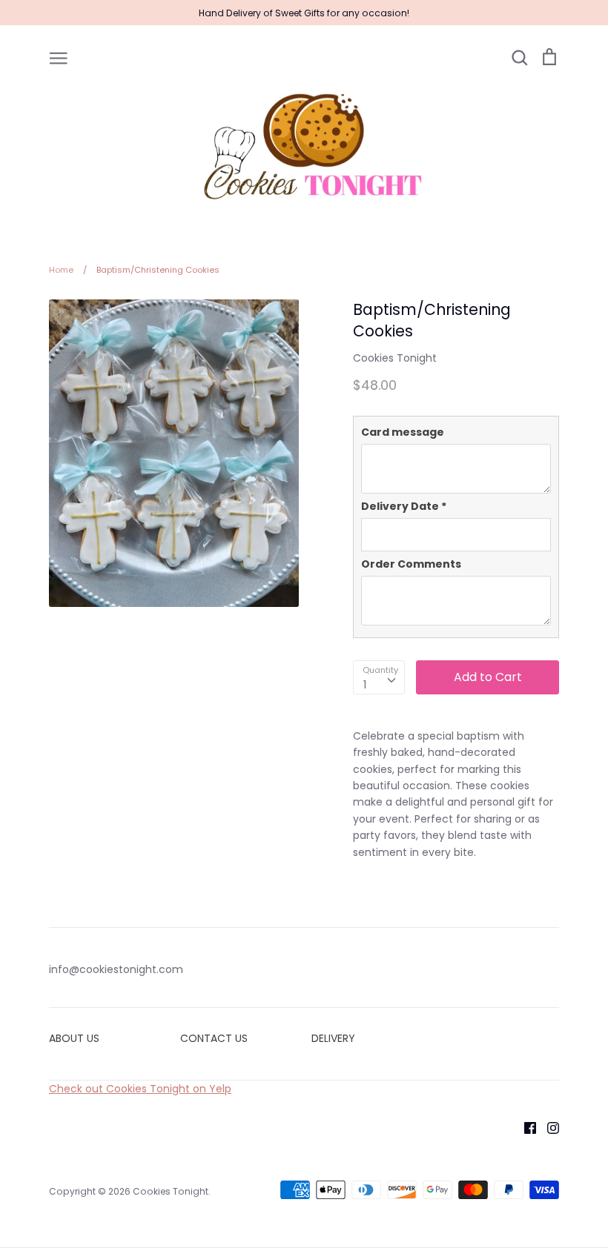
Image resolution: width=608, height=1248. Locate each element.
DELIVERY (333, 1038)
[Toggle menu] (58, 57)
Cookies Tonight (395, 358)
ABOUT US (74, 1038)
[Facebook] (524, 1127)
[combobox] (379, 677)
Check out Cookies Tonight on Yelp (140, 1088)
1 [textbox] (364, 684)
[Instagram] (547, 1127)
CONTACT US (214, 1038)
